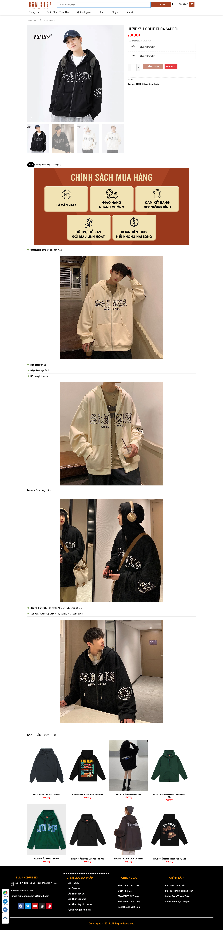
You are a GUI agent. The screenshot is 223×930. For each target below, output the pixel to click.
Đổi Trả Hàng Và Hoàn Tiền (179, 890)
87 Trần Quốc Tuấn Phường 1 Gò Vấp (34, 884)
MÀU (133, 47)
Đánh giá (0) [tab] (57, 165)
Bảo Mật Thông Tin (175, 885)
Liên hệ (129, 12)
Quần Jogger (84, 12)
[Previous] (32, 73)
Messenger (5, 913)
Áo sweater (74, 888)
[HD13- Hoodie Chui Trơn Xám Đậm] (46, 765)
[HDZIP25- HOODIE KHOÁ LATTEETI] (128, 829)
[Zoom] (30, 118)
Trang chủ (34, 12)
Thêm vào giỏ (153, 66)
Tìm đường (5, 896)
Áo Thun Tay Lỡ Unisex (80, 904)
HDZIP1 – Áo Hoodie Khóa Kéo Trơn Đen (87, 859)
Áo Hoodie (73, 883)
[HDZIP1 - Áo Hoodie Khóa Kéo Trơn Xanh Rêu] (169, 765)
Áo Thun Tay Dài (76, 893)
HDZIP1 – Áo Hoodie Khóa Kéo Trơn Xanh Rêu (169, 796)
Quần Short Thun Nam (58, 12)
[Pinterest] (49, 906)
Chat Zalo (5, 904)
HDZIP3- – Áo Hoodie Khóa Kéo (46, 858)
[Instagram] (42, 906)
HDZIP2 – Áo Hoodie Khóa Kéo (128, 794)
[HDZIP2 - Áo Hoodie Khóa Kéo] (128, 765)
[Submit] (161, 4)
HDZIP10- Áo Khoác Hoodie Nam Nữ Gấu (169, 859)
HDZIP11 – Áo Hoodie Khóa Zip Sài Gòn (87, 794)
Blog (114, 12)
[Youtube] (35, 906)
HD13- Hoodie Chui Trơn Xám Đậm (46, 794)
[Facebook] (21, 906)
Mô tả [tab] (31, 165)
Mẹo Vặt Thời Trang (128, 896)
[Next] (118, 73)
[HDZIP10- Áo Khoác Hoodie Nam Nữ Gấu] (169, 829)
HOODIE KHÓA (141, 84)
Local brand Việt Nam (129, 907)
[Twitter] (28, 906)
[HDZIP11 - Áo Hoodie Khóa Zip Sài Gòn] (87, 765)
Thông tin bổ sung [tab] (43, 165)
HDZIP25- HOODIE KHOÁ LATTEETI (128, 858)
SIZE (133, 56)
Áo (101, 12)
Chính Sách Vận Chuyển (177, 901)
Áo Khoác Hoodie (47, 20)
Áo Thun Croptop (77, 899)
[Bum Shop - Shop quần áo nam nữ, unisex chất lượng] (40, 5)
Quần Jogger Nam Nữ (79, 909)
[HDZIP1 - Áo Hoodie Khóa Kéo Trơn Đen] (87, 829)
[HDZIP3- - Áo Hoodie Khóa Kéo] (46, 829)
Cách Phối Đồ (125, 890)
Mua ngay (171, 66)
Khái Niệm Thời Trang (129, 901)
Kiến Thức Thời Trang (129, 885)
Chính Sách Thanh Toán (177, 896)
